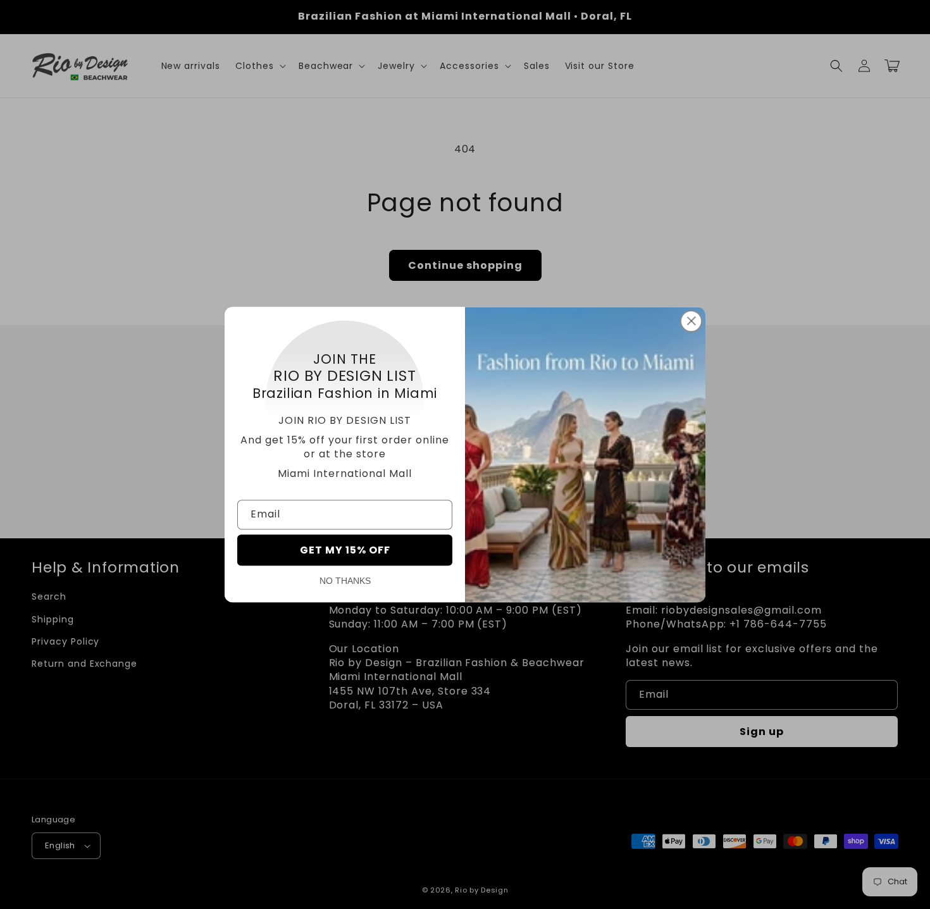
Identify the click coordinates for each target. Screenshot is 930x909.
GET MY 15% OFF (345, 550)
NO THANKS (345, 581)
